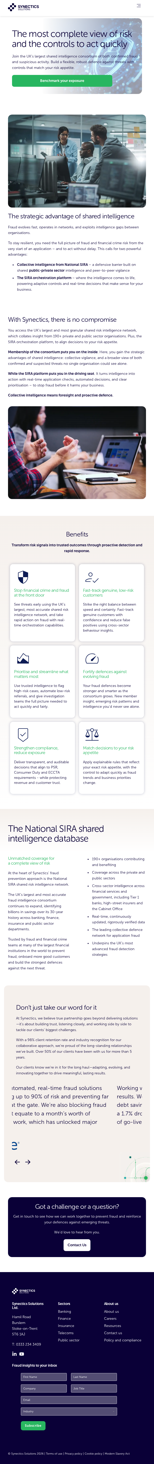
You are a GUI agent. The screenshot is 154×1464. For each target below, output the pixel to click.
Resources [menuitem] (112, 1326)
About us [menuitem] (111, 1312)
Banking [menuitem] (64, 1312)
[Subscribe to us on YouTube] (21, 1354)
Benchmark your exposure (62, 81)
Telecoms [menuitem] (66, 1333)
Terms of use (54, 1453)
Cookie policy (93, 1453)
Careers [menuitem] (110, 1319)
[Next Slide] (28, 1162)
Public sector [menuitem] (68, 1340)
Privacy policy (73, 1453)
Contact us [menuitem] (113, 1333)
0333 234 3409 (28, 1344)
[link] (139, 6)
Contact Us (77, 1245)
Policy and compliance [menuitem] (122, 1340)
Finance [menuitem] (64, 1319)
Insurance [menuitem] (66, 1326)
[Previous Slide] (17, 1162)
